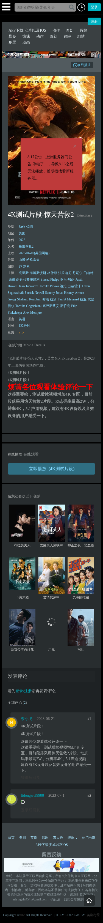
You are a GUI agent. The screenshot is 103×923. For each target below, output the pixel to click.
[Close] (75, 146)
